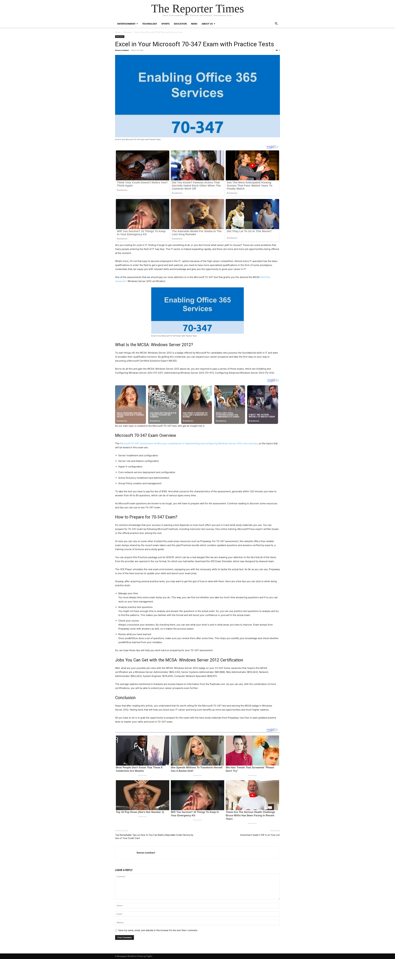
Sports (165, 23)
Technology (149, 23)
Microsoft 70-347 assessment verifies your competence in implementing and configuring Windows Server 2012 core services (189, 443)
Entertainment (126, 23)
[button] (276, 24)
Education (180, 23)
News (194, 23)
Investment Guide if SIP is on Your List (260, 835)
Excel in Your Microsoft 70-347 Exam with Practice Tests (194, 44)
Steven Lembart (122, 50)
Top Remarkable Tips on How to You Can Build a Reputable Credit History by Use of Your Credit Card (154, 837)
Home (117, 32)
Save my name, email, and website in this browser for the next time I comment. (158, 930)
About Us (207, 23)
